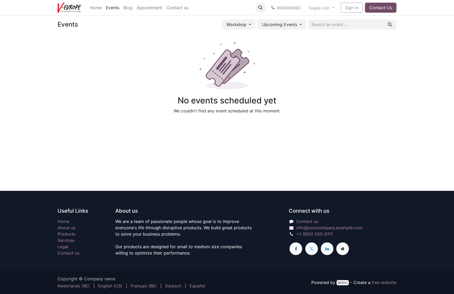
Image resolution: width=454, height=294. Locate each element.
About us (66, 227)
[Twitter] (311, 248)
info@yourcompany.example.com (329, 227)
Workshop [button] (237, 24)
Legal (63, 246)
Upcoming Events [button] (280, 24)
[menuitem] (96, 7)
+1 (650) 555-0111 (314, 234)
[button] (260, 7)
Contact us (68, 253)
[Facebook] (296, 248)
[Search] (389, 24)
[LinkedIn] (327, 248)
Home (63, 221)
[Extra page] (342, 248)
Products (66, 234)
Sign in (351, 7)
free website (384, 282)
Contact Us (380, 7)
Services (66, 240)
